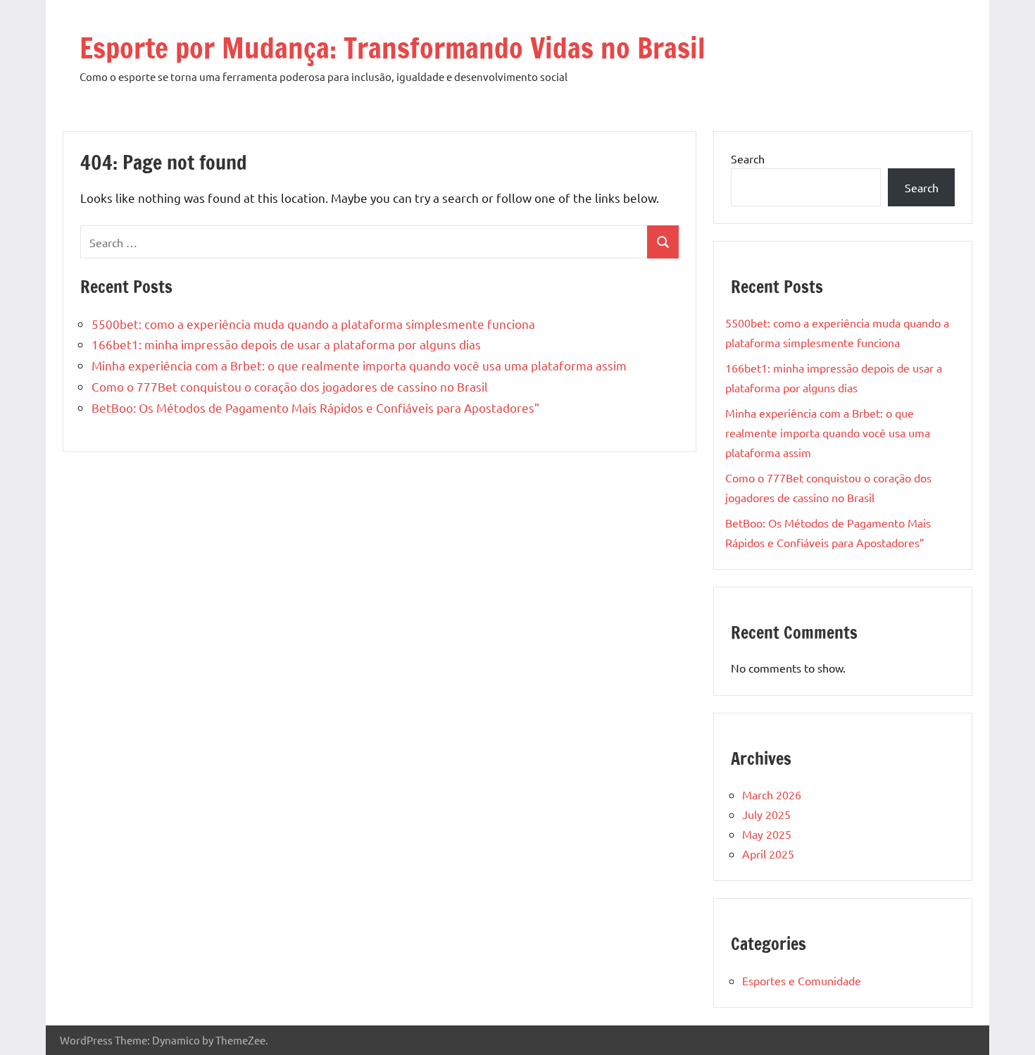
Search (748, 158)
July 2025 (766, 814)
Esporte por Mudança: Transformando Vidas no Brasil (392, 47)
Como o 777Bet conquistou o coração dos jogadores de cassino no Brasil (290, 386)
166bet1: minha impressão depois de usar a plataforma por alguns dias (286, 344)
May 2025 (766, 834)
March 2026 (771, 794)
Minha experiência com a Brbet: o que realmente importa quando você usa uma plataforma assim (359, 365)
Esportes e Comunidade (801, 980)
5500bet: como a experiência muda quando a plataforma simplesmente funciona (313, 323)
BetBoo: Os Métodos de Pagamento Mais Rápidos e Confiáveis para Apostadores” (315, 407)
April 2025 (768, 854)
